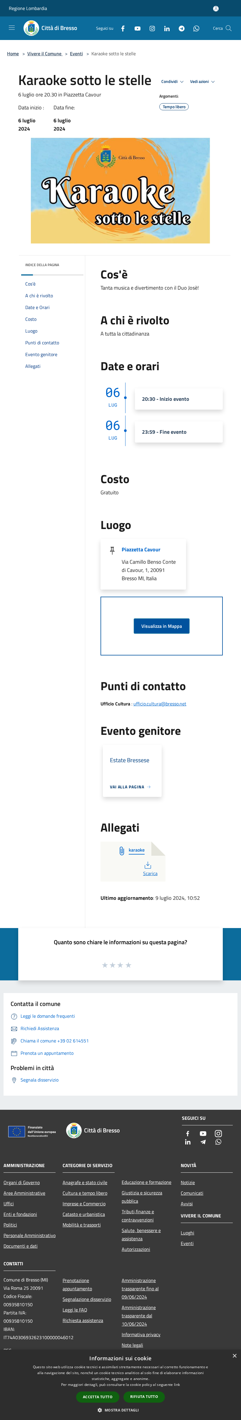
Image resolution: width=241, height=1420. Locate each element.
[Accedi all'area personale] (216, 9)
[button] (120, 1410)
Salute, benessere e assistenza (141, 1234)
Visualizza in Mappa (161, 626)
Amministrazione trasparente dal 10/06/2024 (139, 1315)
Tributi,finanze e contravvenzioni (138, 1215)
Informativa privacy (141, 1334)
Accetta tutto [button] (98, 1396)
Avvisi (187, 1203)
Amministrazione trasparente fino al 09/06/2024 (140, 1288)
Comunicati (192, 1193)
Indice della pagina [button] (42, 265)
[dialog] (120, 1385)
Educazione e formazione (146, 1182)
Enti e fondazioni (20, 1214)
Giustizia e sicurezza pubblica (142, 1196)
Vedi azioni (200, 81)
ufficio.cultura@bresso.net (159, 703)
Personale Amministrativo (30, 1235)
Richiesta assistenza (83, 1320)
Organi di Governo (22, 1182)
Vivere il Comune (45, 53)
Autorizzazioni (136, 1249)
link (177, 1384)
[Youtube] (135, 28)
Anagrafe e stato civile (85, 1182)
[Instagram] (150, 28)
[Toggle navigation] (11, 27)
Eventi (76, 53)
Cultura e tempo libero (85, 1193)
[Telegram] (179, 28)
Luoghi (187, 1232)
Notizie (188, 1182)
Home (13, 53)
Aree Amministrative (24, 1193)
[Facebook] (120, 28)
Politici (10, 1224)
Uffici (9, 1203)
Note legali (132, 1345)
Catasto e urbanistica (84, 1214)
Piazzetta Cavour (141, 549)
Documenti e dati (21, 1245)
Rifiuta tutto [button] (144, 1396)
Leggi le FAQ (75, 1309)
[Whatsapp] (194, 28)
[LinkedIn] (164, 28)
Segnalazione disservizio (87, 1299)
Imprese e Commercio (84, 1203)
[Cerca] (228, 28)
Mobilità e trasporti (82, 1224)
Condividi (169, 81)
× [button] (234, 1356)
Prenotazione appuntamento (77, 1284)
